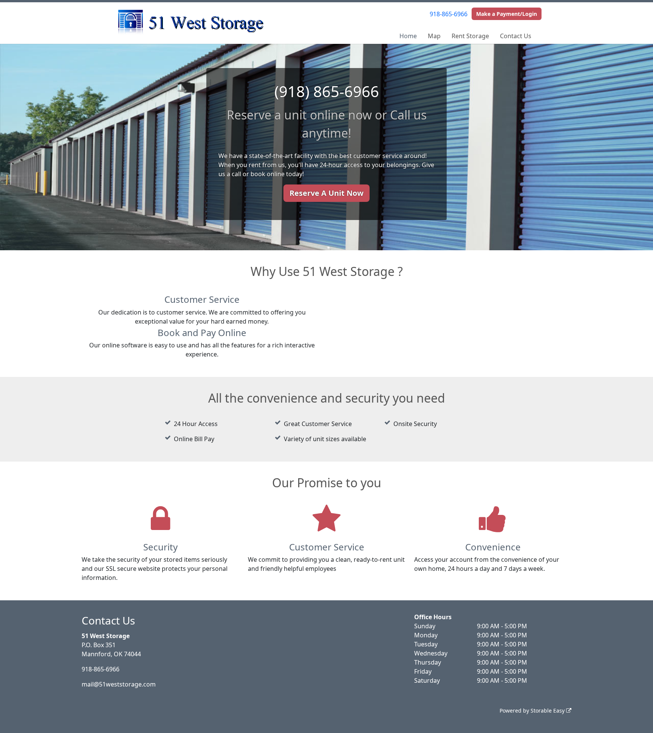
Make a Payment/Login (506, 13)
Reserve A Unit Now (326, 193)
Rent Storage (470, 36)
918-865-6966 (448, 14)
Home (408, 36)
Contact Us (515, 36)
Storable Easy (548, 710)
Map (434, 36)
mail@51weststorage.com (119, 684)
